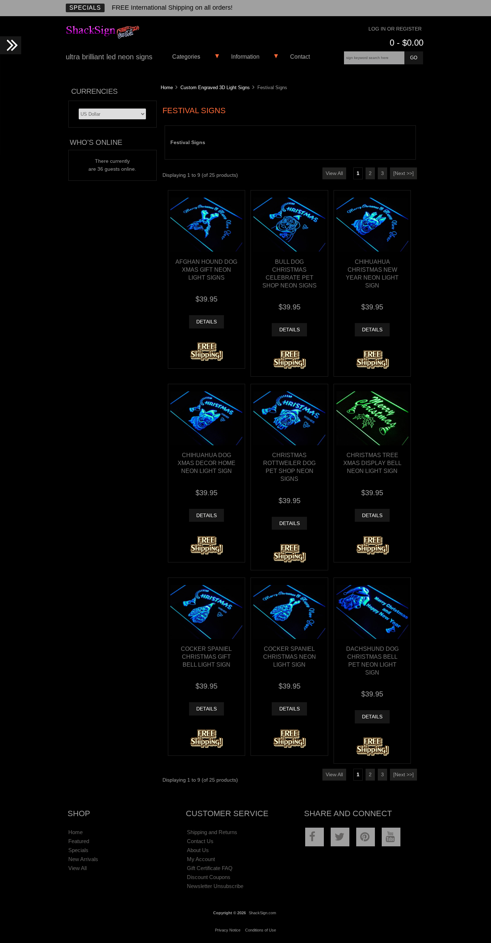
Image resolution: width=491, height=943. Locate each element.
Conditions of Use (260, 930)
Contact (300, 57)
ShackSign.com (262, 913)
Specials (85, 8)
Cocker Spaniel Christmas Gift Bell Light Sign (206, 656)
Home (167, 87)
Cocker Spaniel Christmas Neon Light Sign (289, 656)
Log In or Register (395, 29)
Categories (186, 57)
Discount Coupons (208, 877)
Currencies (94, 91)
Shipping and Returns (212, 832)
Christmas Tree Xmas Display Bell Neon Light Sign (372, 463)
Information (245, 57)
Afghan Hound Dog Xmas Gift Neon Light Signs (206, 269)
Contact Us (200, 841)
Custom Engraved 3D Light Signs (215, 87)
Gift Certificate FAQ (210, 868)
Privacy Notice (227, 930)
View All (334, 173)
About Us (198, 850)
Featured (78, 841)
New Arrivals (83, 859)
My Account (201, 859)
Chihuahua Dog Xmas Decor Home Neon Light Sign (206, 463)
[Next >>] (403, 173)
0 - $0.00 (406, 42)
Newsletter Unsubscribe (215, 886)
